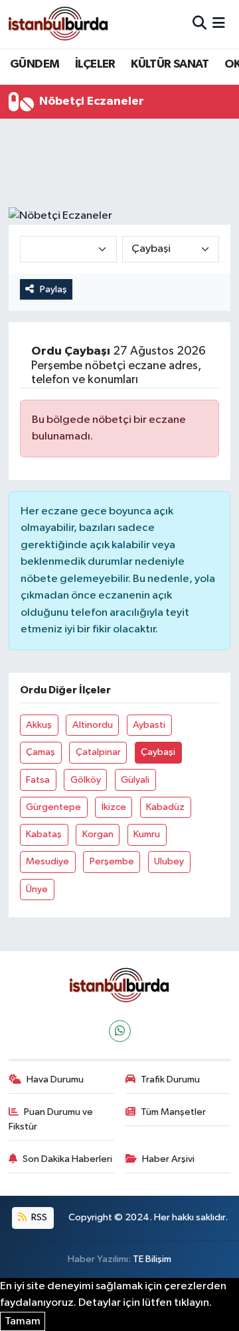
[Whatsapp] (120, 1031)
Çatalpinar (98, 752)
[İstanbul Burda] (58, 23)
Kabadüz (165, 807)
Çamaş (40, 752)
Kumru (146, 834)
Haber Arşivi (168, 1159)
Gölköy (85, 780)
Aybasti (149, 725)
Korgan (98, 834)
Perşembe (112, 861)
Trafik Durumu (170, 1079)
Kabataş (44, 834)
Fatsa (38, 780)
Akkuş (39, 725)
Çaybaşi (158, 752)
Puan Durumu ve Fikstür (51, 1119)
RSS (38, 1217)
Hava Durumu (55, 1079)
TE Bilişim (152, 1259)
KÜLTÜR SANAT (169, 64)
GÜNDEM (34, 64)
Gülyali (135, 780)
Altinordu (92, 725)
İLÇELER (95, 64)
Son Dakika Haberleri (67, 1159)
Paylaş (53, 289)
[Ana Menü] (218, 23)
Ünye (37, 889)
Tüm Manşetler (173, 1112)
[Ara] (199, 23)
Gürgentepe (53, 807)
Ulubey (169, 861)
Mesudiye (47, 861)
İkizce (114, 807)
